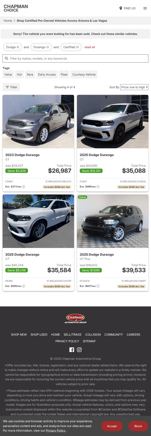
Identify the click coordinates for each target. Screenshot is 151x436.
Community (113, 334)
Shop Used (39, 334)
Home (8, 20)
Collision (93, 334)
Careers (133, 334)
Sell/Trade (73, 334)
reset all (89, 47)
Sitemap (89, 341)
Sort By (114, 87)
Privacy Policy (67, 341)
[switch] (145, 8)
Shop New (19, 334)
